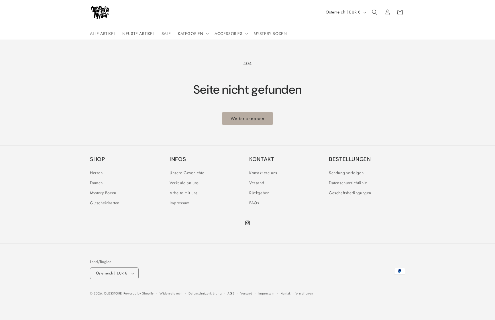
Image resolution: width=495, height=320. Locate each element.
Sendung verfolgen (346, 173)
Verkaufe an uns (184, 183)
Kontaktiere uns (263, 173)
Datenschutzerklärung (204, 293)
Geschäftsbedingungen (350, 193)
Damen (96, 183)
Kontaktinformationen (297, 293)
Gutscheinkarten (104, 203)
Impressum (179, 203)
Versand (256, 183)
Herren (96, 173)
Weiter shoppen (247, 118)
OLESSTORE (113, 293)
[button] (192, 34)
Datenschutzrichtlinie (348, 183)
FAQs (254, 203)
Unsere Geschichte (187, 173)
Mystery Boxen (103, 193)
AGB (230, 293)
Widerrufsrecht (171, 293)
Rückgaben (259, 193)
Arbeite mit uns (184, 193)
